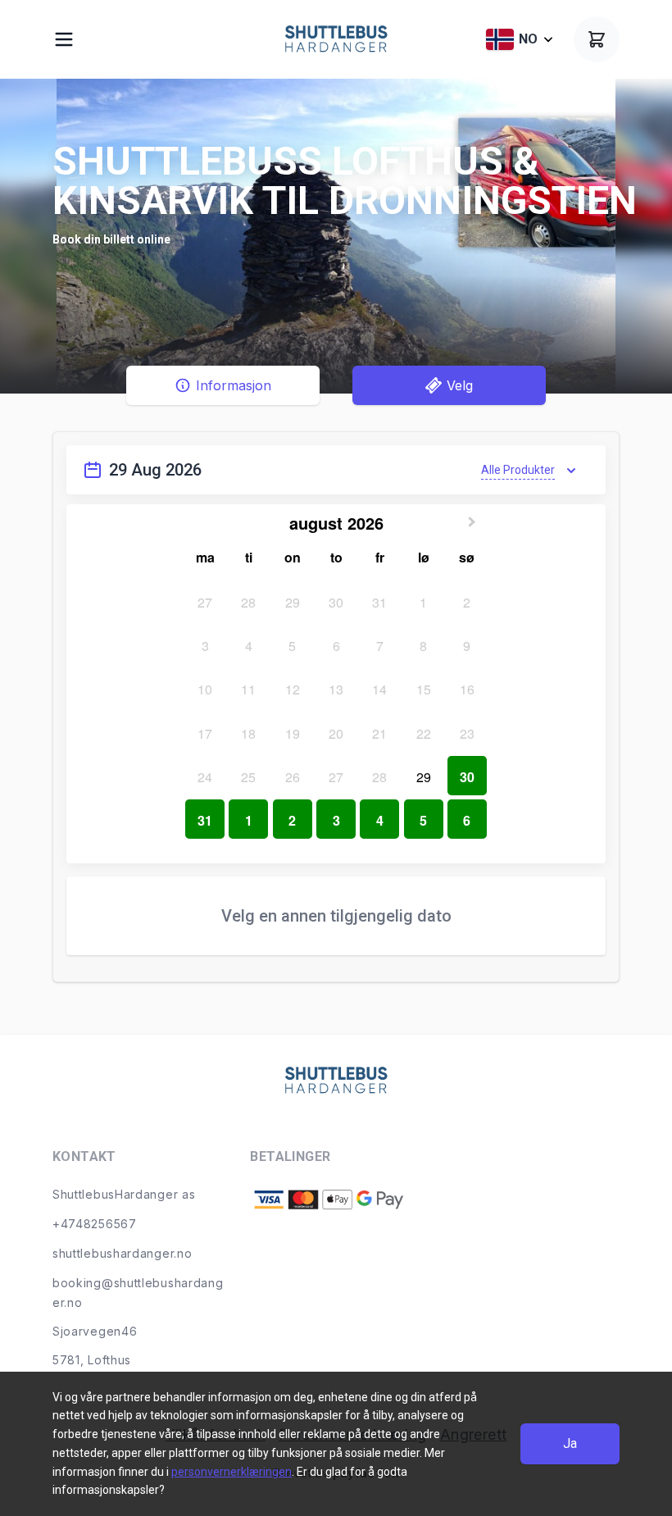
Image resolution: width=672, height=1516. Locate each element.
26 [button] (292, 776)
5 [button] (292, 645)
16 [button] (467, 689)
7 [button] (380, 645)
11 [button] (248, 689)
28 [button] (248, 602)
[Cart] (597, 39)
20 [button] (336, 733)
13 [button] (336, 689)
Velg (460, 385)
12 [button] (292, 689)
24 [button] (205, 776)
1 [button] (423, 602)
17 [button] (205, 733)
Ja (570, 1443)
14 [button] (379, 689)
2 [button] (466, 602)
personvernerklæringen (231, 1471)
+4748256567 (94, 1224)
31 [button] (379, 602)
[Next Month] (474, 519)
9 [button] (466, 645)
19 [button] (292, 733)
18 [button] (248, 733)
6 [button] (336, 645)
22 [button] (423, 733)
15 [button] (423, 689)
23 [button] (467, 733)
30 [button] (336, 602)
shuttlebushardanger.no (122, 1253)
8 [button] (423, 645)
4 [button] (248, 645)
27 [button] (205, 602)
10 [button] (205, 689)
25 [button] (248, 776)
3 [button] (205, 645)
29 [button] (292, 602)
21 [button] (379, 733)
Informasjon (233, 385)
